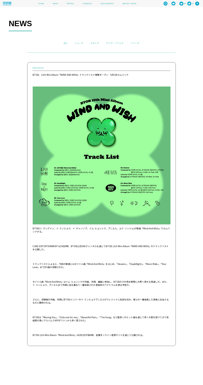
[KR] (181, 4)
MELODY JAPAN (129, 3)
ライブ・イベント (115, 43)
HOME (41, 3)
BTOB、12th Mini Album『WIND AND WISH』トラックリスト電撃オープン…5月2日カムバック (80, 74)
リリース (135, 43)
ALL (66, 43)
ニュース (79, 43)
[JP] (189, 4)
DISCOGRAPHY (107, 3)
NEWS (55, 3)
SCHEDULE (87, 3)
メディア (94, 43)
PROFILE (70, 3)
